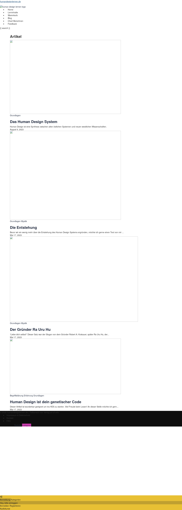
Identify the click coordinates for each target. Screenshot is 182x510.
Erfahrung (28, 395)
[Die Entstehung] (65, 175)
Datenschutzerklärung (97, 464)
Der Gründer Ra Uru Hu (30, 329)
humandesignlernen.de (10, 1)
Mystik (24, 221)
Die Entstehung (23, 227)
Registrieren (17, 491)
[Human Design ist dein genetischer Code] (65, 366)
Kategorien (16, 499)
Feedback (12, 23)
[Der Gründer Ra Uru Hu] (74, 278)
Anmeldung (5, 499)
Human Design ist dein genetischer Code (45, 401)
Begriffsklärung (17, 395)
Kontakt (10, 418)
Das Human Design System (33, 121)
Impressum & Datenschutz (18, 415)
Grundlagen (15, 115)
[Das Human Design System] (65, 76)
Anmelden (27, 491)
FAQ (9, 420)
